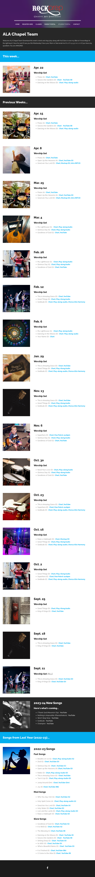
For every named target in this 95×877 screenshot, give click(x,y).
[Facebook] (47, 867)
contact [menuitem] (76, 24)
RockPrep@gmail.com (73, 43)
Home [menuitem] (17, 24)
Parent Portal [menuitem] (49, 24)
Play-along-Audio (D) (69, 811)
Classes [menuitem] (39, 24)
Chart (54, 646)
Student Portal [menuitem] (64, 24)
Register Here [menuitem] (27, 24)
